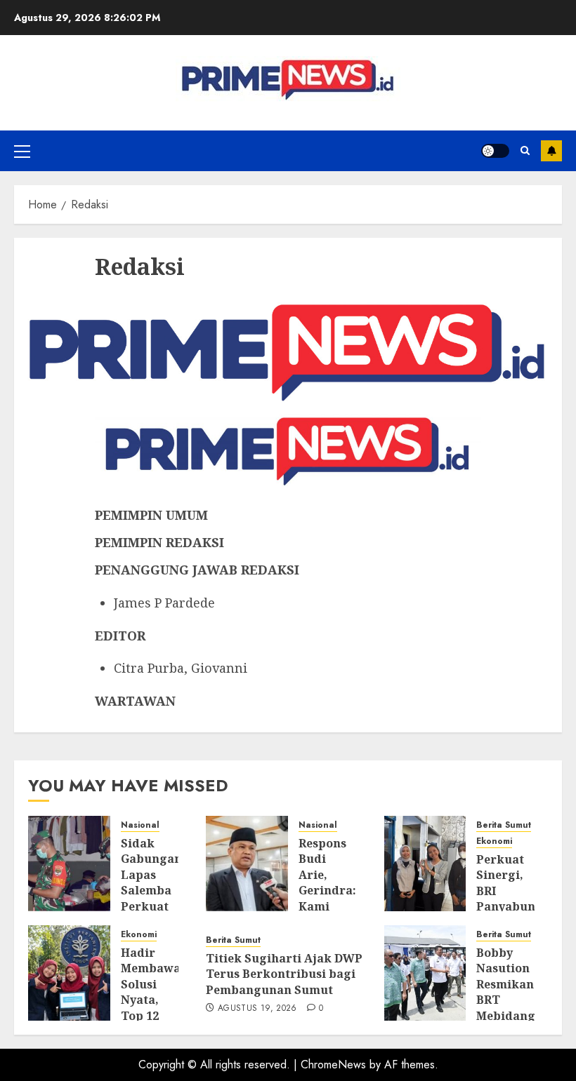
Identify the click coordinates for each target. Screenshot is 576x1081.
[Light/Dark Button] (495, 151)
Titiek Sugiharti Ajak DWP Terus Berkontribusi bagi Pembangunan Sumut (284, 974)
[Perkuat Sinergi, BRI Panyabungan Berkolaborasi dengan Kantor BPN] (425, 863)
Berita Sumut (503, 825)
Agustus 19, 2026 (257, 1008)
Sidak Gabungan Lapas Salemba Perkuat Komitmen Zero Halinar (151, 898)
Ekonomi (494, 841)
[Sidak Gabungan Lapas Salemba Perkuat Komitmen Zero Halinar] (69, 863)
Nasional (140, 825)
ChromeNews (333, 1064)
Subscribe (551, 150)
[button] (22, 151)
